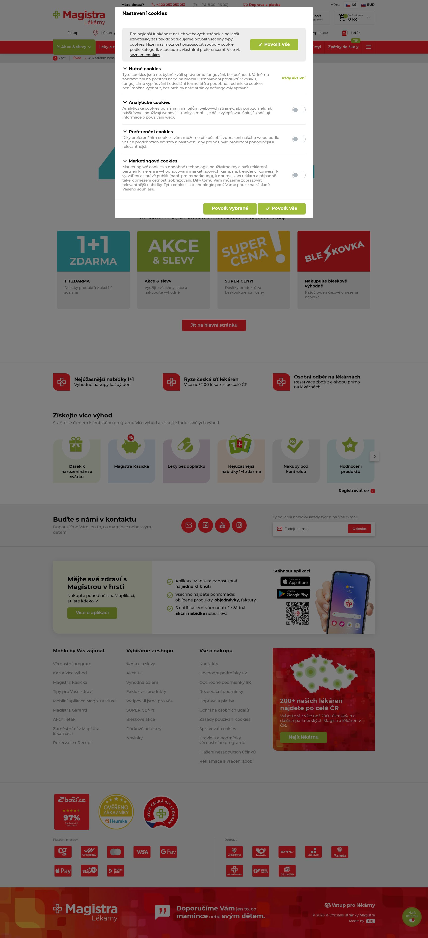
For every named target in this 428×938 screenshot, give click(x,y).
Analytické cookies (149, 102)
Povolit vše (276, 44)
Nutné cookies (145, 69)
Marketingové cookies (153, 161)
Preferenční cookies (151, 132)
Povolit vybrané (230, 208)
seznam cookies (145, 55)
